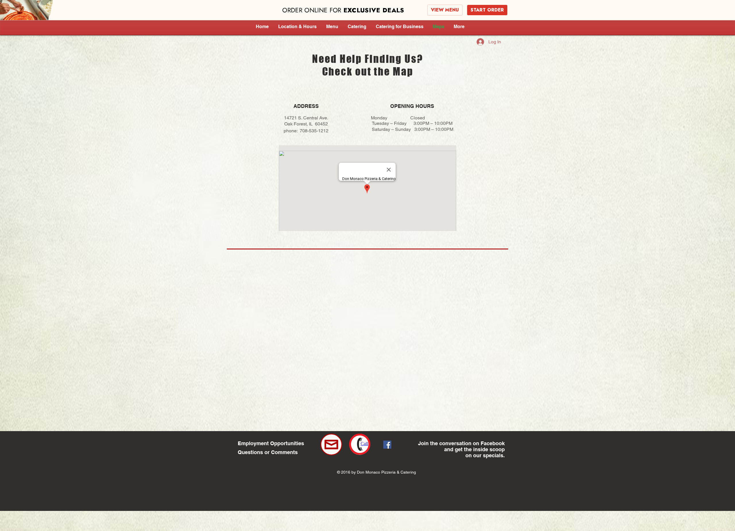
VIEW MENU (445, 10)
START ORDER (487, 10)
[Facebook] (387, 445)
